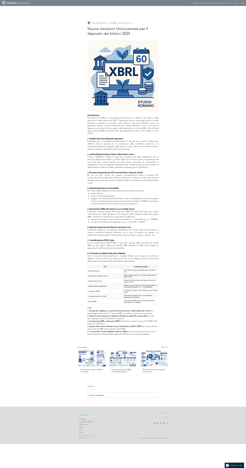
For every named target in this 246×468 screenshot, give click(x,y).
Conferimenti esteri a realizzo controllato (91, 371)
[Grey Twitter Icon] (163, 423)
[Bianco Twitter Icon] (243, 236)
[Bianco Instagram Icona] (243, 229)
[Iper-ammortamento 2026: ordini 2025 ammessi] (123, 358)
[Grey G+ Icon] (166, 423)
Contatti (81, 432)
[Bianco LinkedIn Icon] (243, 232)
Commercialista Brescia (86, 422)
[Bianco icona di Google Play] (243, 238)
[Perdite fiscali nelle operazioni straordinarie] (154, 358)
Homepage (82, 419)
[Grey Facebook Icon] (160, 423)
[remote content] (123, 284)
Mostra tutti (164, 347)
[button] (166, 6)
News (80, 430)
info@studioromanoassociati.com (90, 436)
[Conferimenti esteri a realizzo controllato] (92, 358)
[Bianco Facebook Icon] (243, 234)
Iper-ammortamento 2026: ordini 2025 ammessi (121, 371)
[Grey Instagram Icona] (154, 423)
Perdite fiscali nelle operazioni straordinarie (154, 371)
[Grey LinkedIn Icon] (157, 423)
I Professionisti (83, 424)
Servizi (81, 427)
